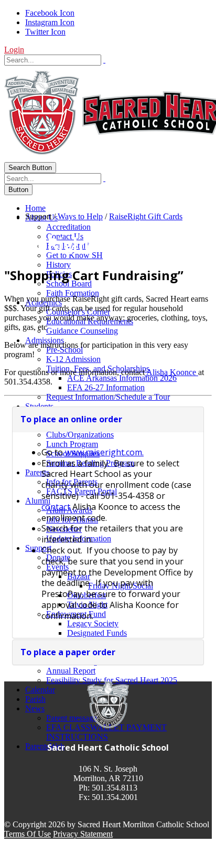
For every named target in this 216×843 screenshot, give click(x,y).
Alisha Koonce (171, 372)
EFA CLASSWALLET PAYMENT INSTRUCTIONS (106, 732)
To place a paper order (67, 652)
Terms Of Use (27, 833)
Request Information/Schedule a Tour (108, 396)
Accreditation (68, 226)
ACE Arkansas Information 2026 (122, 378)
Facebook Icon (49, 12)
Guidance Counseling (82, 330)
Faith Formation (72, 293)
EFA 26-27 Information (106, 387)
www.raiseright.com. (104, 452)
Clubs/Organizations (80, 434)
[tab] (108, 419)
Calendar (40, 689)
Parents (37, 472)
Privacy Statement (83, 833)
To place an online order (71, 419)
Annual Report (70, 670)
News (35, 708)
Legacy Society (92, 623)
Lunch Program (72, 444)
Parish (35, 699)
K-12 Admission (73, 359)
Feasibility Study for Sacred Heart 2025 (111, 680)
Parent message (71, 717)
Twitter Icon (45, 31)
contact (55, 507)
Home (35, 208)
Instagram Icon (49, 22)
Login (14, 49)
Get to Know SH (74, 255)
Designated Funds (97, 632)
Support (38, 547)
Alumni (37, 500)
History (58, 264)
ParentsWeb (44, 746)
